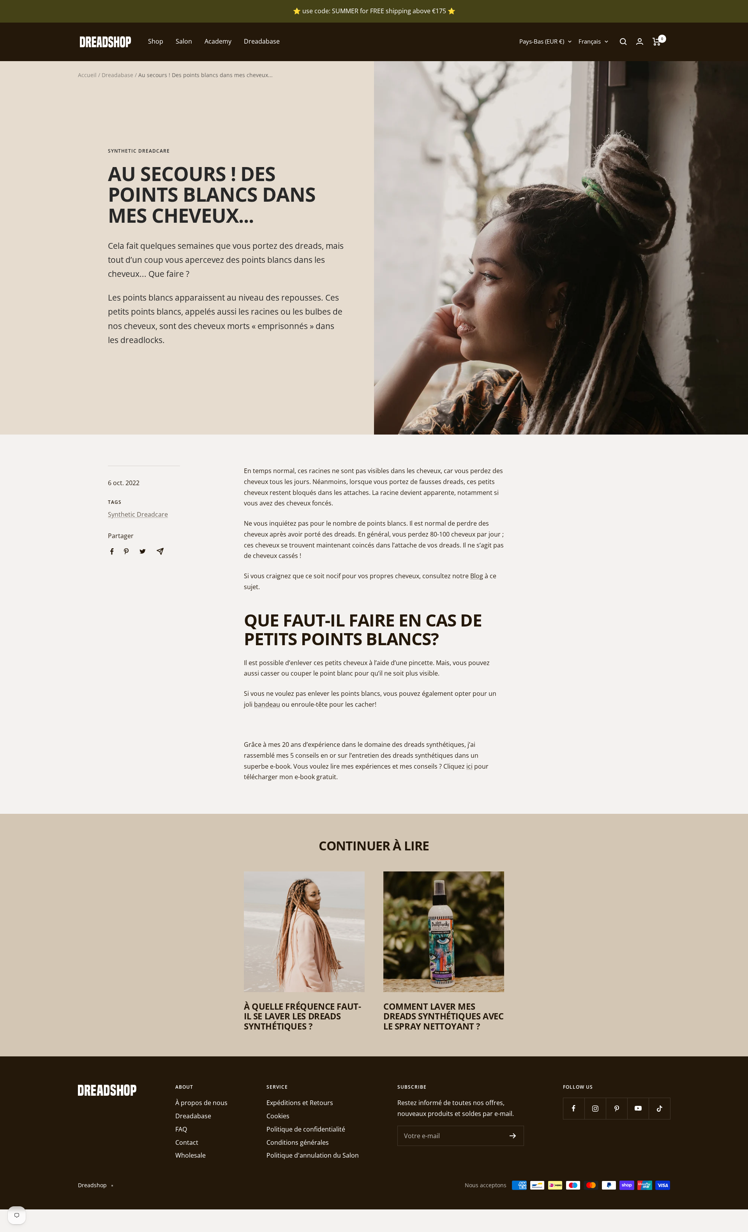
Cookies (277, 1116)
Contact (186, 1142)
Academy (218, 41)
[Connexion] (639, 41)
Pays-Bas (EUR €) (541, 41)
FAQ (181, 1129)
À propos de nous (201, 1102)
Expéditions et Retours (299, 1102)
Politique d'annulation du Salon (312, 1155)
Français (590, 41)
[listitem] (112, 551)
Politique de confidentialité (305, 1129)
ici (469, 766)
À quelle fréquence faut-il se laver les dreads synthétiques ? (302, 1016)
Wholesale (190, 1155)
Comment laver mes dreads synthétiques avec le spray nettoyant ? (443, 1016)
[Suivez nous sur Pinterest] (616, 1108)
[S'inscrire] (513, 1136)
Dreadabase (262, 41)
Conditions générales (297, 1142)
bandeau (267, 704)
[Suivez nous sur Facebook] (573, 1108)
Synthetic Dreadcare (139, 151)
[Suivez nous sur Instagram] (595, 1108)
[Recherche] (623, 41)
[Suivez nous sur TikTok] (659, 1108)
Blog (476, 576)
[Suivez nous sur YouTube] (638, 1108)
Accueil (87, 75)
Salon (184, 41)
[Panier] (657, 42)
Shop (155, 41)
